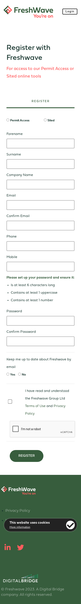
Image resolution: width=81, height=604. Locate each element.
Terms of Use (35, 406)
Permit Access (19, 120)
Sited (51, 120)
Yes (12, 374)
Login (69, 11)
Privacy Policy (17, 511)
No (24, 374)
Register (26, 456)
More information (20, 527)
